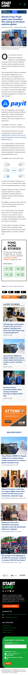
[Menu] (25, 4)
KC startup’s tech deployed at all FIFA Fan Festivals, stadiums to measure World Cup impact (14, 558)
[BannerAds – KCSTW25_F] (14, 11)
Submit (8, 663)
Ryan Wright (6, 498)
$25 (18, 268)
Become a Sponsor (7, 630)
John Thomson (9, 286)
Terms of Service (13, 672)
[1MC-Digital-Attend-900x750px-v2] (14, 406)
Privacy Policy (23, 671)
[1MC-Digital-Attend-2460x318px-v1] (14, 296)
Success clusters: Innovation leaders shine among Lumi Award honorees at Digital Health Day (13, 392)
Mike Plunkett (17, 286)
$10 (7, 274)
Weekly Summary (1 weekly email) (13, 658)
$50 (18, 274)
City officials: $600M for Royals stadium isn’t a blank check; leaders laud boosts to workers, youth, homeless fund (14, 360)
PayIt (22, 286)
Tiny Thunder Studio (5, 671)
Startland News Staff (20, 27)
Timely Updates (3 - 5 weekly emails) (12, 654)
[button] (20, 4)
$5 (6, 268)
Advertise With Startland (9, 628)
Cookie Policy (5, 672)
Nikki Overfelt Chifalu (8, 562)
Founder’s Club (6, 625)
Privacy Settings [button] (15, 671)
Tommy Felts (6, 465)
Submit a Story (6, 632)
